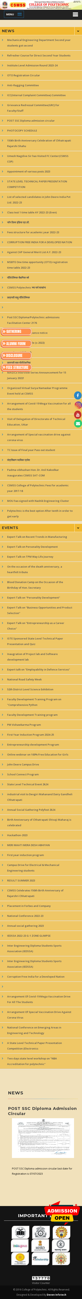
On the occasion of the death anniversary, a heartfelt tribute (34, 569)
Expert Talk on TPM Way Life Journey (30, 556)
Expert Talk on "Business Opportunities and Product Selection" (39, 610)
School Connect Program (23, 774)
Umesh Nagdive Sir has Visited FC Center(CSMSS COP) (37, 158)
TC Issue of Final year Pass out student (31, 450)
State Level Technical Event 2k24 (27, 784)
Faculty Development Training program (32, 715)
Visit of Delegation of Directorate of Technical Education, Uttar (36, 421)
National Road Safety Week (24, 679)
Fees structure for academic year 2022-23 (33, 232)
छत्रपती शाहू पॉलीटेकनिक (19, 362)
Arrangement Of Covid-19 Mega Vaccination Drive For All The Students (38, 999)
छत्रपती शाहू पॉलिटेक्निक (18, 297)
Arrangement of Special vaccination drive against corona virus (38, 437)
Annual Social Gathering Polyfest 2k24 (31, 810)
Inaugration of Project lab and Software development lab (32, 656)
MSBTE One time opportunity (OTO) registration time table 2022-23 (37, 264)
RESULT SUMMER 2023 (21, 880)
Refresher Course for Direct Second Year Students (38, 55)
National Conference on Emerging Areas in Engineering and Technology (34, 1030)
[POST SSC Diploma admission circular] (43, 1138)
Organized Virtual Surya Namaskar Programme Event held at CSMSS (37, 390)
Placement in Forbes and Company (29, 906)
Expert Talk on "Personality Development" (33, 597)
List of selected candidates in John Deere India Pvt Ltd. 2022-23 (38, 199)
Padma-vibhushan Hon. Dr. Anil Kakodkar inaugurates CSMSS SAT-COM (33, 472)
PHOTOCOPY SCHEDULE (22, 130)
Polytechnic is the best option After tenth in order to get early (40, 513)
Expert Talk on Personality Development (32, 546)
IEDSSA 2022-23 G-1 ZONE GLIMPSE (29, 935)
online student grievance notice (27, 333)
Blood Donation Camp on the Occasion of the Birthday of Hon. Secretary (35, 584)
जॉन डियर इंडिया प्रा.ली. (18, 222)
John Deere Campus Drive (23, 764)
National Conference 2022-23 (25, 916)
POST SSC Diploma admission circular (31, 120)
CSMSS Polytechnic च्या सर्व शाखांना (26, 287)
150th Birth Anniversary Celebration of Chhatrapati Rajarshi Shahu (39, 143)
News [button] (8, 31)
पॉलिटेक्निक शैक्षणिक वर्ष (18, 277)
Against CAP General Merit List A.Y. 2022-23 (34, 252)
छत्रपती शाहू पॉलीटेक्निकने (19, 352)
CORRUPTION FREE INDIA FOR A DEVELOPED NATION (39, 242)
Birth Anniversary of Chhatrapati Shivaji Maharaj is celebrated (39, 822)
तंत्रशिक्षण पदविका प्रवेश (18, 460)
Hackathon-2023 (17, 835)
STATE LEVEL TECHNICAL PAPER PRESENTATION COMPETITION (37, 184)
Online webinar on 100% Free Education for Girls (37, 754)
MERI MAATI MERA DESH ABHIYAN (28, 845)
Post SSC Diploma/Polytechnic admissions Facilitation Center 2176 (33, 320)
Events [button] (10, 528)
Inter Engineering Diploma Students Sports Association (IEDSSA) (34, 948)
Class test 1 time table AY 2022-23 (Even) (32, 212)
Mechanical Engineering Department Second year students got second (39, 42)
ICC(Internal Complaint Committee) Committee (36, 95)
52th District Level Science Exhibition (30, 689)
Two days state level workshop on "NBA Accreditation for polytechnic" (32, 1061)
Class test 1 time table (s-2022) (26, 342)
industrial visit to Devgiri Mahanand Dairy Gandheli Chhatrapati (39, 797)
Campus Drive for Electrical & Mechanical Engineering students (33, 867)
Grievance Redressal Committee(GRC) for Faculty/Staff (33, 107)
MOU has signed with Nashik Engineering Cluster (38, 501)
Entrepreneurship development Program (33, 744)
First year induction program (25, 855)
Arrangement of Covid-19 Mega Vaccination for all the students (39, 406)
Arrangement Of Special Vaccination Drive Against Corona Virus (39, 1014)
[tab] (41, 31)
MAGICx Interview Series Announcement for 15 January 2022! (36, 375)
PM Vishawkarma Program (24, 724)
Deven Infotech (56, 1294)
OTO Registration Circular (23, 75)
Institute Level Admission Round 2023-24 (32, 65)
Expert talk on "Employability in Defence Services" (38, 669)
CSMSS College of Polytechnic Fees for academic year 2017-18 (38, 488)
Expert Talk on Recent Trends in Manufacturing (37, 537)
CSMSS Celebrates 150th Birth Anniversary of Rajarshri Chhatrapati (35, 893)
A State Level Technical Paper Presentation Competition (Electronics (34, 1045)
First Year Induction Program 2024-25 (30, 734)
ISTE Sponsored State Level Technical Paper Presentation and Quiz (35, 641)
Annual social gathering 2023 (25, 926)
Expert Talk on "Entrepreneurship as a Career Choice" (35, 625)
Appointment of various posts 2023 (28, 171)
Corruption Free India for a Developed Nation (35, 976)
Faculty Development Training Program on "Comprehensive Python (34, 702)
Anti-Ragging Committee (23, 85)
